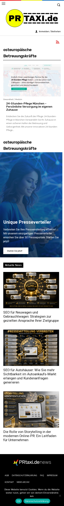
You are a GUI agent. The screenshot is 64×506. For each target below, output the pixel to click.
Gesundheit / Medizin (12, 100)
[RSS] (58, 43)
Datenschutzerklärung (37, 501)
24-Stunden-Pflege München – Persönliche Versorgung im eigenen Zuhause (29, 106)
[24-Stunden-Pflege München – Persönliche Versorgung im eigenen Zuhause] (32, 82)
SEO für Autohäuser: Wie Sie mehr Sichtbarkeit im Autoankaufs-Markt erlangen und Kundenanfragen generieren (29, 376)
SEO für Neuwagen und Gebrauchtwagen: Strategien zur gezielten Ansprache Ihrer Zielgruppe (31, 316)
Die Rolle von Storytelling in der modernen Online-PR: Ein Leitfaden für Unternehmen (29, 436)
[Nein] (60, 495)
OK (18, 501)
